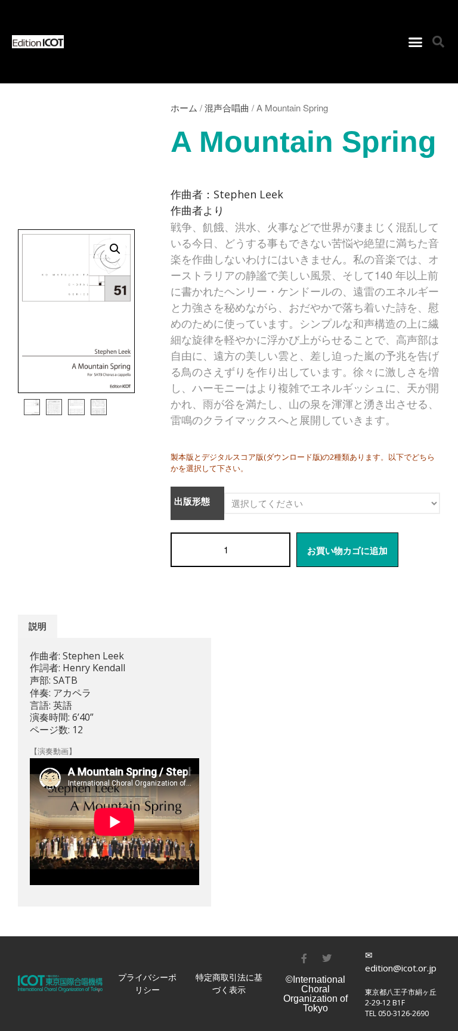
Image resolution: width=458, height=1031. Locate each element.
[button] (415, 41)
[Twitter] (327, 958)
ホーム (184, 107)
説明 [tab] (38, 626)
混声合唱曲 (227, 107)
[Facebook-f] (304, 958)
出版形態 (192, 501)
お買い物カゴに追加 (347, 550)
